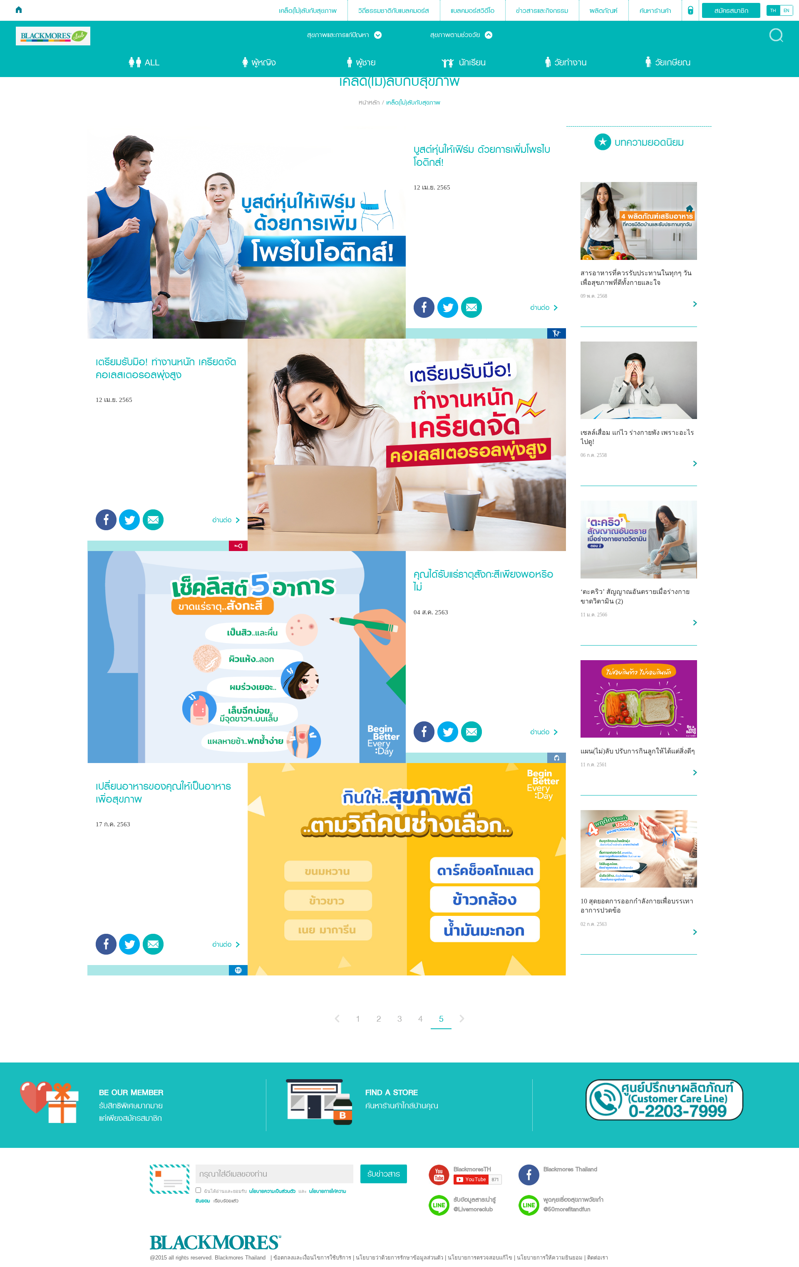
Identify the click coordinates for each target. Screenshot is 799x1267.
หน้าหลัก (369, 102)
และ (303, 1191)
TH (773, 10)
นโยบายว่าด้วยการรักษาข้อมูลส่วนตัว (399, 1258)
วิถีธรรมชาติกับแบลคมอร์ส (393, 10)
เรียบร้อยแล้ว (225, 1201)
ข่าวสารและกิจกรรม (542, 10)
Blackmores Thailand (570, 1169)
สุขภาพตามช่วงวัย (461, 34)
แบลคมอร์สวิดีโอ (472, 10)
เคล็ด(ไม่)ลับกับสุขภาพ (308, 10)
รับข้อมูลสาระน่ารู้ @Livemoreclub (475, 1204)
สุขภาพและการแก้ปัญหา (344, 34)
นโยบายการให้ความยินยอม (550, 1258)
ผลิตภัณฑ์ (604, 10)
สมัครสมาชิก (731, 10)
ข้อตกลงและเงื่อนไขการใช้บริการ (312, 1258)
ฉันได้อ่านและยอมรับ (226, 1191)
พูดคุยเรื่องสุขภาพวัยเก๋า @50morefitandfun (573, 1204)
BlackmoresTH (472, 1169)
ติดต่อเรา (597, 1258)
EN (786, 10)
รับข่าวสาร (383, 1174)
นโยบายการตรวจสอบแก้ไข (480, 1258)
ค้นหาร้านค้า (655, 10)
